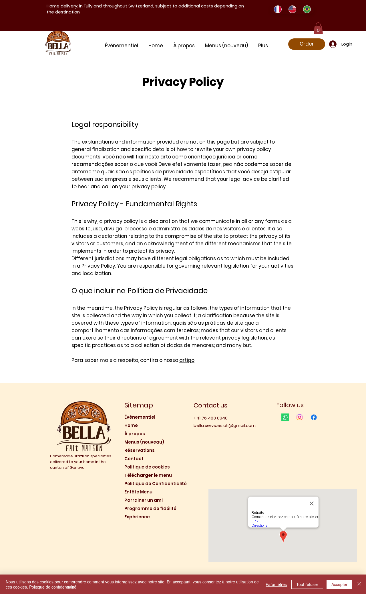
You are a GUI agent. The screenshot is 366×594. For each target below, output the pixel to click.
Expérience (137, 517)
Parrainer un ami (143, 500)
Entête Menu (138, 492)
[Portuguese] (307, 9)
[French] (277, 9)
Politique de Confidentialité (150, 484)
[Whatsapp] (285, 417)
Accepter (339, 584)
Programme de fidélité (150, 508)
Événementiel (139, 417)
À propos (134, 434)
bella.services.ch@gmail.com (225, 425)
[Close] (359, 584)
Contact (134, 459)
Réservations (139, 450)
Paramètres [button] (276, 584)
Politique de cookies (147, 467)
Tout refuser (307, 584)
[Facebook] (314, 417)
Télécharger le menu (148, 475)
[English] (292, 9)
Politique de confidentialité (52, 587)
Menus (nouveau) (144, 442)
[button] (318, 28)
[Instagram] (299, 417)
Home (131, 425)
